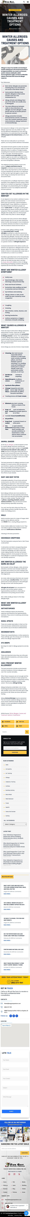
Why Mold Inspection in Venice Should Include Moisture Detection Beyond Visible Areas (14, 845)
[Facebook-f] (13, 1016)
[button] (27, 1)
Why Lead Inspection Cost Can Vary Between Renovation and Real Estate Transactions (13, 853)
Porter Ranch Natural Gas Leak (14, 949)
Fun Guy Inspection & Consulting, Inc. (15, 1169)
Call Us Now (15, 981)
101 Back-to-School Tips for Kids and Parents (14, 919)
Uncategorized (15, 10)
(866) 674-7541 (17, 983)
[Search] (27, 732)
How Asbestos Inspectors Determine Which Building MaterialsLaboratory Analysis (13, 836)
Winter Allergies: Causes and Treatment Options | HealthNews (13, 714)
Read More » (7, 894)
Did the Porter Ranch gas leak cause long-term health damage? (14, 935)
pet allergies (10, 444)
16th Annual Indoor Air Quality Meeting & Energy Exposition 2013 (14, 904)
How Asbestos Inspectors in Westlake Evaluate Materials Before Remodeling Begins (13, 861)
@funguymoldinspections (15, 1125)
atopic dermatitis (8, 262)
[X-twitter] (16, 1016)
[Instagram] (10, 1016)
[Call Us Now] (9, 982)
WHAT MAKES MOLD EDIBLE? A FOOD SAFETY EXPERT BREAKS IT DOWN (14, 964)
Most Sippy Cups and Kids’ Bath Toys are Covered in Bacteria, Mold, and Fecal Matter (15, 887)
